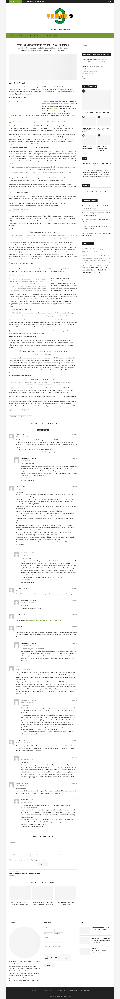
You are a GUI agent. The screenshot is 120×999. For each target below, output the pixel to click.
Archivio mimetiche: (89, 59)
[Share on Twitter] (50, 423)
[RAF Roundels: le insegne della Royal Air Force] (20, 893)
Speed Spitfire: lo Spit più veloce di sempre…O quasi (101, 939)
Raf (28, 35)
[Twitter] (104, 1)
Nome (46, 927)
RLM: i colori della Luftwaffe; (97, 270)
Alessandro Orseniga (35, 50)
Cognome (57, 933)
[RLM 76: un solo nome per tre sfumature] (89, 140)
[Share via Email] (56, 423)
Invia (49, 965)
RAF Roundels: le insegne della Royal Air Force (20, 903)
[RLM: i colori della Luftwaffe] (104, 121)
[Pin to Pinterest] (52, 423)
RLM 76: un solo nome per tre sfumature (88, 147)
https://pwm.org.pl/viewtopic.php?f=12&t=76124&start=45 (43, 620)
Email (46, 937)
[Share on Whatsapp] (54, 423)
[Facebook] (88, 191)
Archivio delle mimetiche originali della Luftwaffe (43, 903)
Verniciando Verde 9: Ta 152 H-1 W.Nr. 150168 (39, 1)
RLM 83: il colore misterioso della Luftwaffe (102, 148)
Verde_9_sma (86, 66)
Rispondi (74, 434)
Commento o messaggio (52, 946)
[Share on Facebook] (48, 423)
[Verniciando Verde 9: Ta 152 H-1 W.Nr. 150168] (89, 121)
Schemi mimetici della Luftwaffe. (93, 272)
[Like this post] (45, 423)
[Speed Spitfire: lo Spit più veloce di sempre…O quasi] (85, 940)
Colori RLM (13, 416)
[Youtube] (110, 1)
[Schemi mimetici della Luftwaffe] (65, 893)
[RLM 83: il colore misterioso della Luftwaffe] (104, 140)
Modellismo (46, 35)
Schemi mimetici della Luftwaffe (65, 903)
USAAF (36, 35)
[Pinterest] (108, 1)
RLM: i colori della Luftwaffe (103, 129)
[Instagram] (106, 1)
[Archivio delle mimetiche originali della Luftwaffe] (42, 893)
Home (11, 35)
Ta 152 (29, 416)
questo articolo (54, 108)
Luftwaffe (20, 35)
